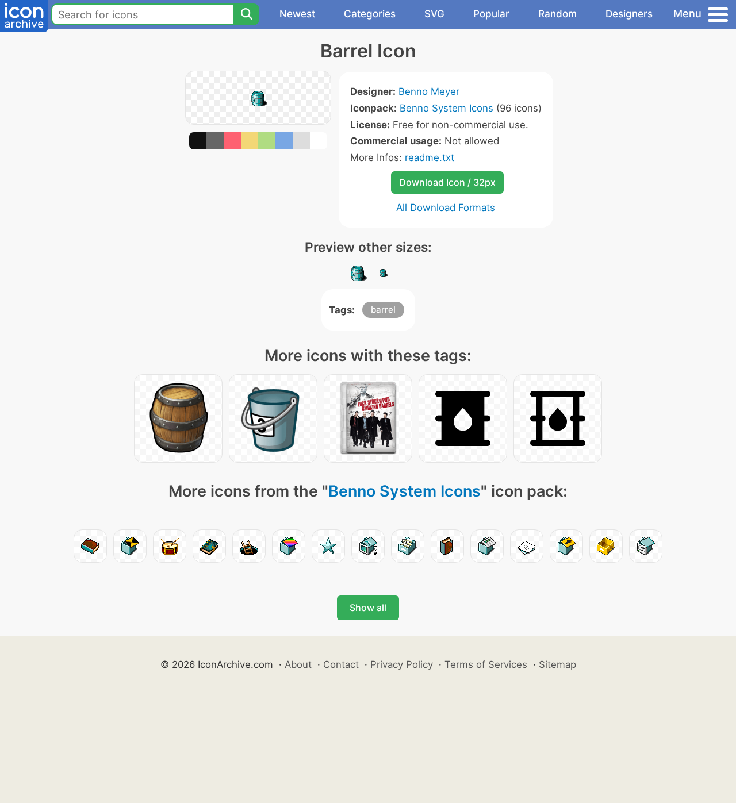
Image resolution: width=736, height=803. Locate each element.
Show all (368, 607)
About (298, 664)
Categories (370, 14)
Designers (629, 14)
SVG (434, 14)
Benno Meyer (428, 91)
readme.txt (429, 157)
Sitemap (557, 664)
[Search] (246, 14)
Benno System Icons (446, 108)
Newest (297, 14)
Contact (341, 664)
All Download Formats (445, 207)
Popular (491, 14)
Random (557, 14)
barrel (383, 309)
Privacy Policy (401, 664)
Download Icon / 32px (447, 182)
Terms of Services (485, 664)
